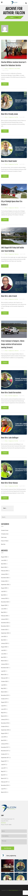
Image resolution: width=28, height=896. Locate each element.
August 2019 (4, 702)
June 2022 (3, 653)
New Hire (16, 117)
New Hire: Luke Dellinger (10, 438)
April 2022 (3, 657)
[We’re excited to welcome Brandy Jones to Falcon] (7, 879)
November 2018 (5, 723)
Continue (5, 83)
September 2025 (5, 584)
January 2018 (4, 743)
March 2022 (4, 660)
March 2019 (4, 716)
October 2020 (4, 681)
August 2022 (4, 646)
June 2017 (3, 768)
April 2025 (3, 595)
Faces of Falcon (17, 68)
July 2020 (3, 685)
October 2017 (4, 754)
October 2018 (4, 726)
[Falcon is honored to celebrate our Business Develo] (7, 865)
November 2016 (5, 785)
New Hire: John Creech (9, 296)
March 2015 (4, 792)
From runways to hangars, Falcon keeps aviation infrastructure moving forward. (12, 344)
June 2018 (3, 736)
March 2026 (4, 567)
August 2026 (4, 557)
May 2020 (3, 688)
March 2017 (4, 778)
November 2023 (5, 626)
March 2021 (4, 674)
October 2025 (4, 581)
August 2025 (4, 588)
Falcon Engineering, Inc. (14, 890)
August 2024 (4, 605)
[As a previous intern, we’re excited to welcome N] (20, 879)
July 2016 (3, 788)
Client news (16, 207)
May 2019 (3, 712)
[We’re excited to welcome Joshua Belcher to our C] (20, 865)
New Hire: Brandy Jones (9, 114)
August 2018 (4, 733)
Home (11, 17)
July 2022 (3, 650)
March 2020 (4, 691)
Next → (5, 508)
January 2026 (4, 574)
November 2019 (5, 695)
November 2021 (5, 667)
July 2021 (3, 671)
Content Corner (4, 530)
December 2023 (5, 622)
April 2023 (3, 640)
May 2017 (3, 771)
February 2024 (4, 615)
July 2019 (3, 705)
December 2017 (5, 747)
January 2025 (4, 598)
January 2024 (4, 619)
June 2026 (3, 560)
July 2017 (3, 764)
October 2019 (4, 698)
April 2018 (3, 740)
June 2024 (3, 608)
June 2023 (3, 636)
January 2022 (4, 664)
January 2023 (4, 643)
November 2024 (5, 601)
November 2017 (5, 750)
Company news (11, 68)
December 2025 (5, 577)
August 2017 (4, 761)
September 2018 (5, 730)
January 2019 (4, 719)
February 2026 (4, 570)
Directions (3, 822)
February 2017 (4, 781)
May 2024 (3, 612)
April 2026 (3, 563)
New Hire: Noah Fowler (9, 161)
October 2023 (4, 629)
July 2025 (3, 591)
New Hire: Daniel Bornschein (11, 392)
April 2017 (3, 775)
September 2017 (5, 757)
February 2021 (4, 678)
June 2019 (3, 709)
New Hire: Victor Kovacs (9, 483)
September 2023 (5, 633)
